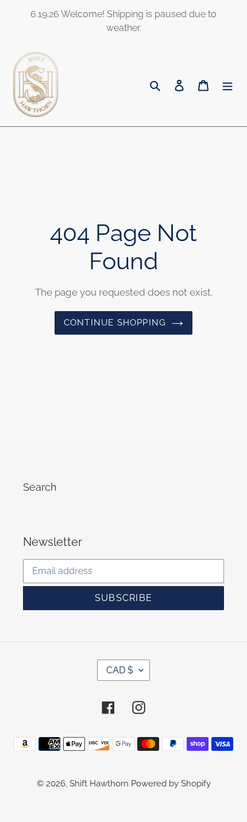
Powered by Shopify (171, 783)
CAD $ (119, 670)
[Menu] (227, 84)
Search (40, 487)
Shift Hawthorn (100, 783)
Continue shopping (115, 322)
